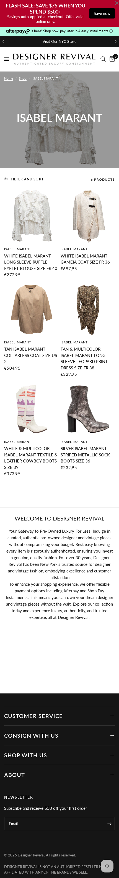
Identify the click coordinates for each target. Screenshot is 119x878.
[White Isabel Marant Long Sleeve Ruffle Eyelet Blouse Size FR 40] (31, 216)
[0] (111, 59)
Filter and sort (27, 179)
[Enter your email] (109, 823)
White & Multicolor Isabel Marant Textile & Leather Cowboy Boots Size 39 (31, 458)
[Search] (103, 59)
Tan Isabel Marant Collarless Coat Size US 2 (30, 355)
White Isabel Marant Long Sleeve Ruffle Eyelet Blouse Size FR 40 (30, 262)
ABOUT (14, 774)
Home (8, 78)
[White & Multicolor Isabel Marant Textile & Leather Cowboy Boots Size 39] (31, 409)
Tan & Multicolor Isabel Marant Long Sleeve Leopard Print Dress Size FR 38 (84, 358)
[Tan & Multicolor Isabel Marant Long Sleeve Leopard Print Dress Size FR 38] (88, 309)
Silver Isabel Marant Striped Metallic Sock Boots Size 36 (85, 454)
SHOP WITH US (25, 755)
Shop (23, 78)
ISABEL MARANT (17, 249)
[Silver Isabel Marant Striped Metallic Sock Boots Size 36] (88, 409)
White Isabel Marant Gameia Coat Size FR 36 (85, 259)
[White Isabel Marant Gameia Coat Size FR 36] (88, 216)
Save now (102, 13)
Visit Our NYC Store (59, 41)
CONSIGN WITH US (31, 735)
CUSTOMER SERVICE (33, 716)
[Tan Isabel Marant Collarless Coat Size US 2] (31, 309)
